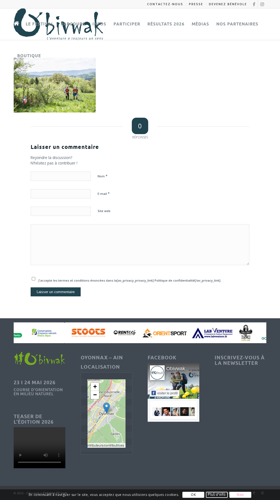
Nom (102, 176)
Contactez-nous (165, 4)
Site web (104, 211)
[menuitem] (165, 4)
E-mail (104, 193)
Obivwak (175, 368)
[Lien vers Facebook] (254, 4)
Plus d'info (217, 494)
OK (193, 494)
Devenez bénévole (228, 4)
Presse (196, 4)
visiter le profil (167, 393)
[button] (106, 408)
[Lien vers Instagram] (262, 4)
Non (240, 494)
